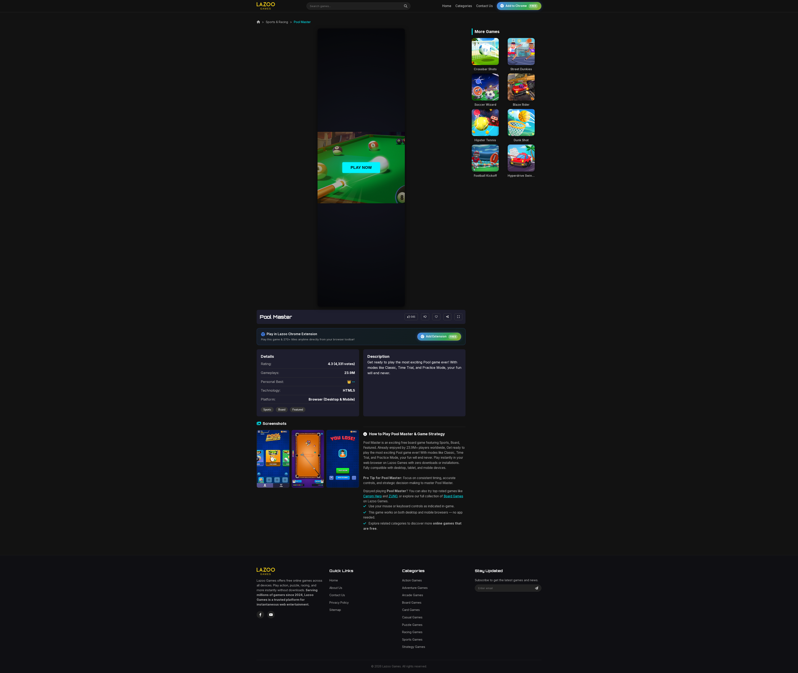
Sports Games (412, 639)
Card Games (411, 610)
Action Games (412, 580)
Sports (267, 409)
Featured (297, 409)
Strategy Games (413, 646)
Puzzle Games (412, 624)
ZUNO (393, 496)
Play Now (361, 167)
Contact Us (484, 6)
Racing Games (412, 632)
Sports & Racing (277, 22)
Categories (463, 6)
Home (446, 6)
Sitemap (335, 610)
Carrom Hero (372, 496)
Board (281, 409)
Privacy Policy (339, 602)
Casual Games (412, 617)
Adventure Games (415, 588)
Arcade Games (412, 595)
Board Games (453, 496)
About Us (335, 588)
